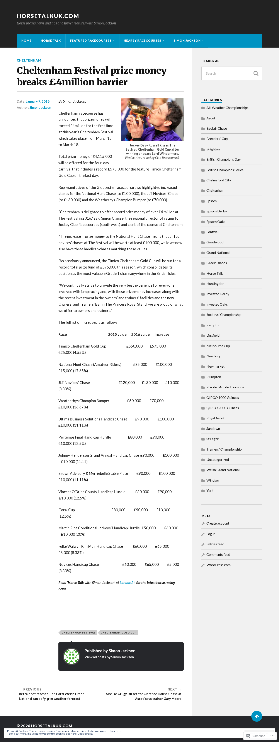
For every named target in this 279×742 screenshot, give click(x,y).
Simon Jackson (187, 40)
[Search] (255, 73)
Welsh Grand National (223, 470)
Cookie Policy (85, 733)
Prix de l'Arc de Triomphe (225, 387)
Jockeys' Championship (224, 314)
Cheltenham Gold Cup (119, 632)
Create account (217, 523)
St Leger (212, 439)
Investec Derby (217, 294)
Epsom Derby (216, 211)
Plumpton (213, 377)
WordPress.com (218, 565)
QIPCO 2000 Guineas (222, 408)
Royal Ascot (215, 418)
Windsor (212, 480)
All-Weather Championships (227, 107)
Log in (210, 534)
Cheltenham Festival (78, 632)
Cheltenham (29, 60)
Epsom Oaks (215, 221)
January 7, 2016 (37, 101)
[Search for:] (231, 73)
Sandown (213, 428)
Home (26, 40)
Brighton (213, 149)
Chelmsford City (218, 180)
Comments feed (218, 554)
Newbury (213, 356)
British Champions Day (223, 159)
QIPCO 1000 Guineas (222, 397)
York (210, 490)
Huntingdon (215, 283)
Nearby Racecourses (142, 40)
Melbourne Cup (218, 346)
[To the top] (256, 716)
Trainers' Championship (224, 449)
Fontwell (212, 232)
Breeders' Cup (217, 138)
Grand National (218, 252)
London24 (128, 582)
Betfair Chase (216, 128)
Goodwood (214, 242)
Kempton (213, 325)
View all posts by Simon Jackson (109, 657)
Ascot (210, 118)
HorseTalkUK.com (48, 16)
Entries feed (215, 544)
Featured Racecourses (91, 40)
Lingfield (212, 335)
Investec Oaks (217, 304)
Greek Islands (216, 263)
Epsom (211, 201)
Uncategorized (217, 459)
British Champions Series (224, 170)
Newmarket (215, 366)
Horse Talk (51, 40)
